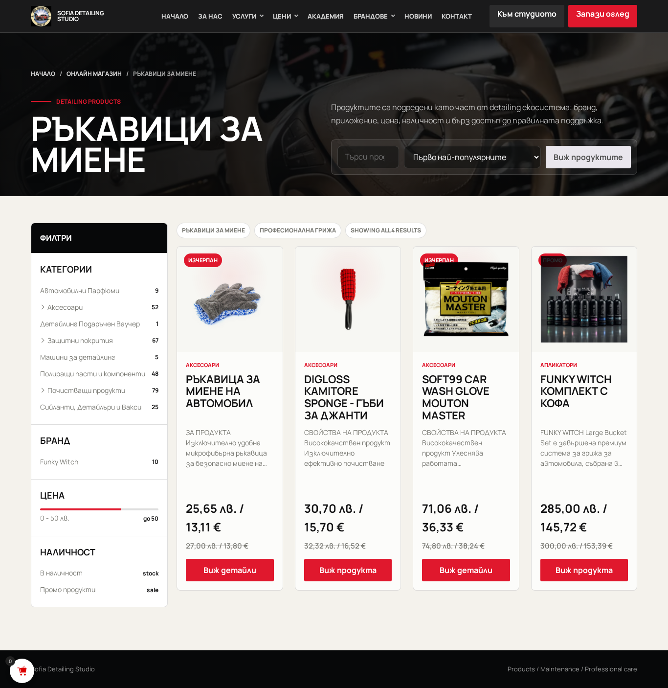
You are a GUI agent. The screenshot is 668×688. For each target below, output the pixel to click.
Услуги (244, 16)
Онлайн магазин (94, 73)
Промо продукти (99, 589)
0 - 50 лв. (99, 518)
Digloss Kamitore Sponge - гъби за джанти (344, 397)
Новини (418, 16)
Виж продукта (348, 570)
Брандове (371, 16)
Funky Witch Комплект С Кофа (576, 391)
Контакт (457, 16)
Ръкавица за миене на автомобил (223, 391)
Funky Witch (99, 461)
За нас (210, 16)
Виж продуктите (588, 157)
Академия (326, 16)
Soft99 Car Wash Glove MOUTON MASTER (456, 397)
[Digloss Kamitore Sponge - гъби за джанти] (348, 299)
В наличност (99, 572)
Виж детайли (229, 570)
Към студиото (527, 13)
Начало (174, 16)
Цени (282, 16)
